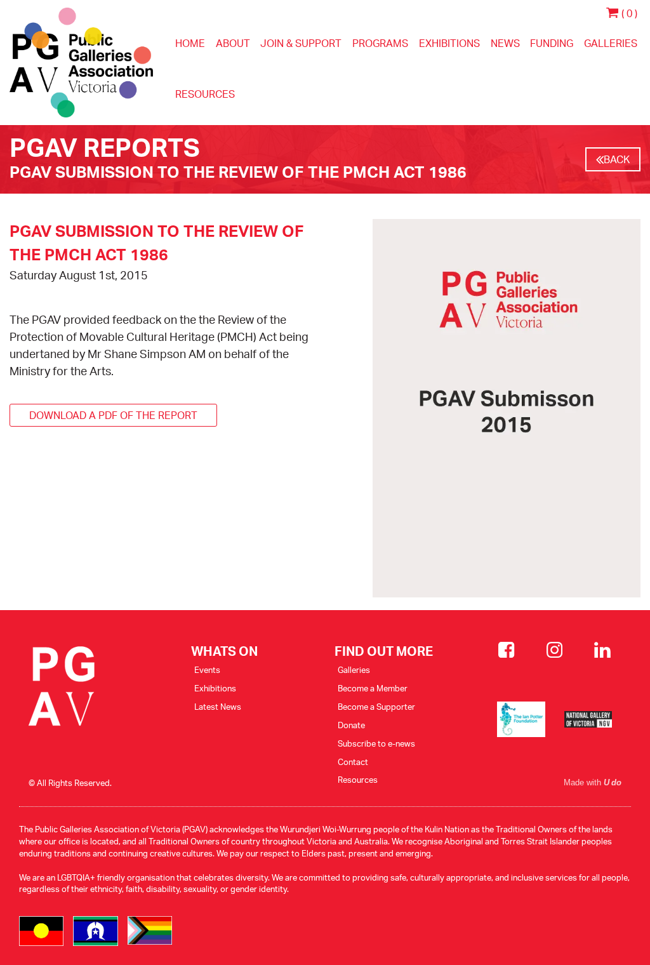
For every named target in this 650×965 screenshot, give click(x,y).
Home (190, 43)
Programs (380, 43)
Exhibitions (449, 43)
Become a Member (373, 688)
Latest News (217, 707)
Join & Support (301, 43)
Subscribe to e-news (376, 743)
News (505, 43)
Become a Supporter (376, 707)
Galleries (610, 43)
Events (207, 670)
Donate (351, 725)
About (233, 43)
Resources (205, 94)
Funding (551, 43)
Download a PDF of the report (113, 415)
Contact (353, 762)
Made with (592, 782)
